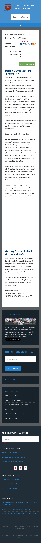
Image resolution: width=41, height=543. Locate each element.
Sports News (6, 493)
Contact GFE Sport (11, 418)
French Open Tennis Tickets (11, 484)
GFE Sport (34, 526)
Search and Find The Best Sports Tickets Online (20, 7)
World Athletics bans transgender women (16, 509)
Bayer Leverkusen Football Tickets (13, 457)
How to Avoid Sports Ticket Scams (16, 405)
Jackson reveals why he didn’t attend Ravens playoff (19, 514)
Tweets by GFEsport (12, 380)
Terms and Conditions (9, 526)
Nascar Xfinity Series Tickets (11, 479)
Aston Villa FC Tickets (9, 452)
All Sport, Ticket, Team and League (16, 414)
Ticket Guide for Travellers (14, 400)
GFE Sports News (11, 409)
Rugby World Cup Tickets (10, 488)
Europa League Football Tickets (12, 461)
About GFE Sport (11, 396)
